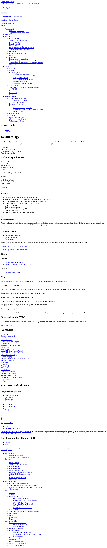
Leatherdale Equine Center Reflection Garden (28, 534)
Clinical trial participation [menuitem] (17, 119)
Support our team (6, 325)
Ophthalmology (6, 366)
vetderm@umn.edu (7, 167)
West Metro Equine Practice (22, 508)
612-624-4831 (5, 164)
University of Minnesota (21, 448)
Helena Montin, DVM (12, 273)
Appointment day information (19, 457)
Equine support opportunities (22, 532)
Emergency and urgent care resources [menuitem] (21, 48)
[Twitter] (53, 415)
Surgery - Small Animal (8, 375)
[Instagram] (53, 419)
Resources (12, 476)
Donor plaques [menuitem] (18, 111)
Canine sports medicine (8, 336)
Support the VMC (7, 423)
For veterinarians (10, 406)
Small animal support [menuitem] (20, 100)
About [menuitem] (7, 66)
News (11, 519)
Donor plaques (18, 536)
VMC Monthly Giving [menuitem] (16, 121)
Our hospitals (9, 397)
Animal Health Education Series (19, 474)
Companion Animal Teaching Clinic (25, 500)
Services (8, 132)
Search (4, 13)
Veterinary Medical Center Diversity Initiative (24, 511)
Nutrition (4, 364)
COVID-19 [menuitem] (13, 89)
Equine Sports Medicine (9, 347)
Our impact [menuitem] (13, 93)
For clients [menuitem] (8, 36)
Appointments (9, 453)
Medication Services (7, 360)
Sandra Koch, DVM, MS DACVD (16, 263)
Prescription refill (14, 468)
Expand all (4, 187)
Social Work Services (8, 372)
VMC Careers (13, 510)
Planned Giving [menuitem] (14, 113)
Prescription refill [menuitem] (14, 44)
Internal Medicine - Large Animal (12, 351)
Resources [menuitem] (12, 51)
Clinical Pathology (7, 340)
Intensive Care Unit (7, 349)
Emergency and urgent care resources (21, 472)
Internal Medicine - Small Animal (12, 353)
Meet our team (10, 401)
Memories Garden (19, 526)
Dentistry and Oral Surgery (10, 342)
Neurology (4, 362)
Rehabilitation (5, 370)
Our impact (13, 517)
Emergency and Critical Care (10, 345)
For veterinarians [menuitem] (10, 57)
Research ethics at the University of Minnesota (16, 432)
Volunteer (12, 540)
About (7, 491)
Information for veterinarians (18, 483)
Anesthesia (4, 334)
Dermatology (5, 343)
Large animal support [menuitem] (16, 104)
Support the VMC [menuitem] (11, 96)
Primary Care (5, 368)
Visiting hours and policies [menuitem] (18, 40)
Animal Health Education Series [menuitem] (19, 49)
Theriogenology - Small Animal (11, 377)
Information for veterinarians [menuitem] (18, 59)
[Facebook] (53, 414)
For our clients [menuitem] (14, 38)
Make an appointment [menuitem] (16, 31)
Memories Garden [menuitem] (19, 102)
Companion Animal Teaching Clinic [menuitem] (25, 76)
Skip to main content (7, 2)
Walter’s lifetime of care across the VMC (18, 297)
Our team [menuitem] (12, 70)
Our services (9, 399)
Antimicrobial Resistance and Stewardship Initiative (26, 487)
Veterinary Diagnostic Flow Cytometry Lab (23, 485)
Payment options (14, 466)
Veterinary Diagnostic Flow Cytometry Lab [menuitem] (23, 61)
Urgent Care (5, 379)
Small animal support (20, 525)
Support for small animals (17, 523)
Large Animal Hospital (20, 502)
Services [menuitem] (8, 34)
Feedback (8, 410)
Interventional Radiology (9, 355)
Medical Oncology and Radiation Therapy (15, 358)
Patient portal (10, 23)
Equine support (14, 530)
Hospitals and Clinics (16, 496)
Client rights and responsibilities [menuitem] (19, 46)
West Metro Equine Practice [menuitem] (22, 83)
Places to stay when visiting (18, 478)
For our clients (14, 463)
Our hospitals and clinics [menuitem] (21, 74)
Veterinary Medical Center (9, 20)
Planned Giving (14, 538)
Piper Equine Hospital (20, 506)
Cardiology (4, 338)
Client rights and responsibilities (19, 470)
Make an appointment (12, 395)
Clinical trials (13, 480)
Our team (12, 495)
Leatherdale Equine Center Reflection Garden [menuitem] (28, 110)
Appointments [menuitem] (9, 29)
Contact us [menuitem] (12, 91)
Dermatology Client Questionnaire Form (14, 246)
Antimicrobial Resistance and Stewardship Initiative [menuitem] (26, 63)
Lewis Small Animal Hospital (23, 504)
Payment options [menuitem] (14, 42)
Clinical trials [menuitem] (13, 55)
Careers (3, 23)
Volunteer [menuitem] (12, 115)
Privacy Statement (88, 448)
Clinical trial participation (17, 543)
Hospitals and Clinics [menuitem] (16, 72)
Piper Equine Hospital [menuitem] (20, 81)
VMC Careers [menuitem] (13, 85)
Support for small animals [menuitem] (17, 98)
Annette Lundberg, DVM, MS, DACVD (18, 264)
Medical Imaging (6, 357)
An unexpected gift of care (12, 309)
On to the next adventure (11, 285)
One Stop (8, 7)
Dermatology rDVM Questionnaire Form (14, 250)
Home (7, 130)
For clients (8, 404)
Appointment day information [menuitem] (19, 33)
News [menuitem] (11, 95)
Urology (3, 381)
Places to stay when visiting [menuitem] (18, 53)
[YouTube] (53, 417)
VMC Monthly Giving (16, 545)
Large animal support (16, 528)
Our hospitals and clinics (21, 498)
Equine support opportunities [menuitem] (22, 108)
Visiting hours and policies (18, 464)
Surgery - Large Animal (9, 373)
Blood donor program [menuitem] (16, 117)
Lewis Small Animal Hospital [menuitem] (23, 80)
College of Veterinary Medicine (11, 16)
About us (12, 493)
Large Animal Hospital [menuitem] (20, 78)
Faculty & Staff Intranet (13, 428)
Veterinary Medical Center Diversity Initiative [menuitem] (24, 87)
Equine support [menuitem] (14, 106)
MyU (7, 9)
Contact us (8, 408)
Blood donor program (16, 541)
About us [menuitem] (12, 68)
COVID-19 (13, 513)
